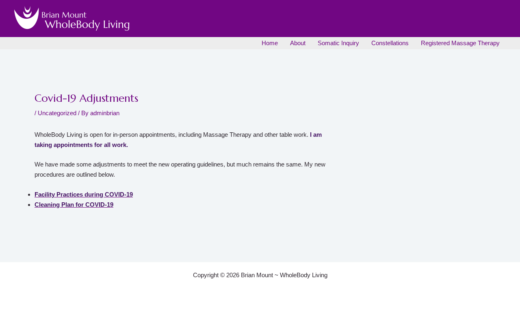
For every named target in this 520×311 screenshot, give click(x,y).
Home (270, 42)
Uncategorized (57, 113)
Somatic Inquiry (338, 42)
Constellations (390, 42)
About (298, 42)
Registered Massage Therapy (460, 42)
